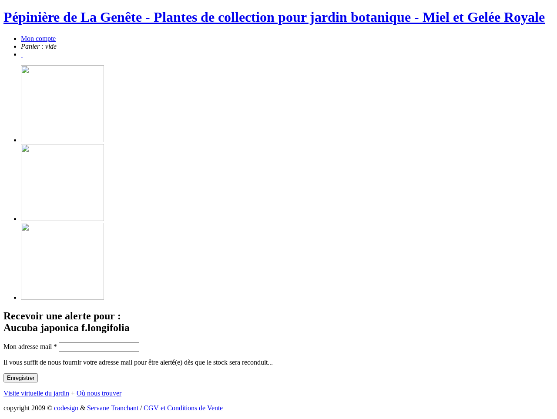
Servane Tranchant (112, 408)
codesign (66, 408)
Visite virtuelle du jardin (36, 393)
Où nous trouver (99, 393)
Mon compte (38, 38)
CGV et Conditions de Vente (183, 408)
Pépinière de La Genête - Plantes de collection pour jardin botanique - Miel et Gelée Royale (274, 17)
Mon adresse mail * (30, 346)
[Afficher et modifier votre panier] (22, 54)
